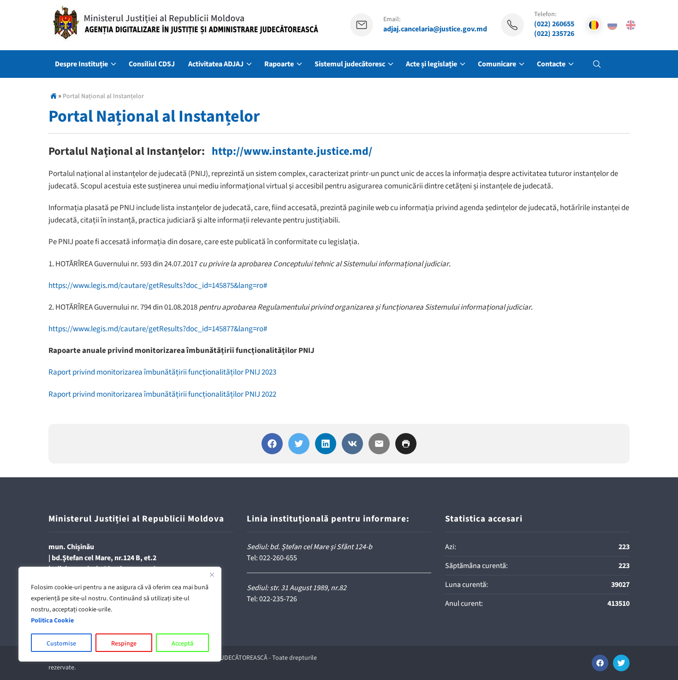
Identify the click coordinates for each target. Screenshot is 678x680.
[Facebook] (272, 443)
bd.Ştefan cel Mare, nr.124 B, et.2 (104, 558)
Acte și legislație (431, 64)
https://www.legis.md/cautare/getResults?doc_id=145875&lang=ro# (158, 285)
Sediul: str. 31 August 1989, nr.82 (296, 588)
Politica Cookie (52, 620)
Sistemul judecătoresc (350, 64)
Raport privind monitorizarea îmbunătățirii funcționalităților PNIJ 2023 (162, 372)
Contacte (551, 64)
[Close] (211, 574)
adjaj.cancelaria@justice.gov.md (435, 29)
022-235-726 (278, 599)
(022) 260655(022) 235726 (554, 29)
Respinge (124, 643)
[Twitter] (298, 443)
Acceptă (182, 643)
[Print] (405, 443)
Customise (61, 643)
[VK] (352, 443)
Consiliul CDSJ (152, 64)
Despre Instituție (81, 64)
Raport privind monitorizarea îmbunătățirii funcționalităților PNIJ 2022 (162, 394)
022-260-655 (278, 558)
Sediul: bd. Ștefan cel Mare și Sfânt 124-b (309, 547)
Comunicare (497, 64)
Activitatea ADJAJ (216, 64)
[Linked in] (325, 443)
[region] (119, 614)
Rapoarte (279, 64)
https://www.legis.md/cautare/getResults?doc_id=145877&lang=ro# (157, 328)
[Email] (379, 443)
